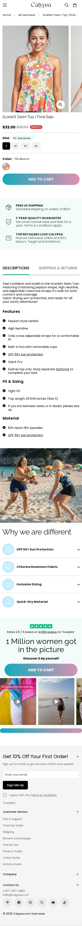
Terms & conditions (44, 795)
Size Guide (24, 138)
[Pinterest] (7, 902)
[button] (74, 5)
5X (25, 146)
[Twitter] (41, 902)
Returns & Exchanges (17, 838)
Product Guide (12, 851)
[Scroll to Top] (75, 906)
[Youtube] (53, 902)
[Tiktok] (64, 902)
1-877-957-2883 (14, 891)
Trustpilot (9, 803)
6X (36, 146)
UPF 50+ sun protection (25, 354)
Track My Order (13, 825)
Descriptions (16, 268)
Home (7, 15)
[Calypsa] (41, 5)
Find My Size (11, 845)
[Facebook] (18, 902)
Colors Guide (11, 858)
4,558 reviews (48, 632)
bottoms (62, 369)
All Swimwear (26, 15)
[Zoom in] (60, 104)
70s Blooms (6, 166)
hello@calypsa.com (16, 895)
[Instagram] (30, 902)
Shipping (8, 832)
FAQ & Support (12, 819)
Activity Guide (12, 864)
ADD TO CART (41, 670)
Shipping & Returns (58, 268)
